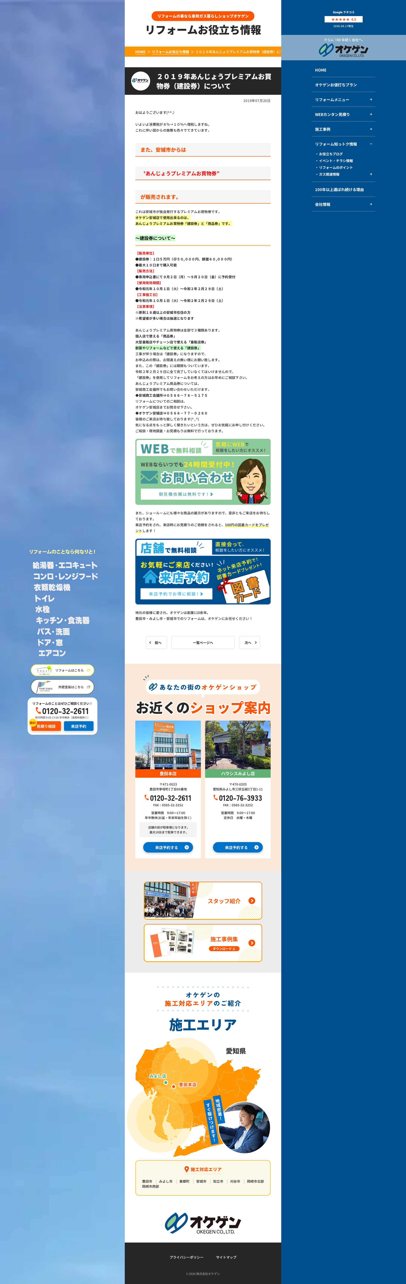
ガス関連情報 (329, 174)
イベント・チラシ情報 (336, 160)
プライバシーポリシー (186, 1257)
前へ (158, 642)
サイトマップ (226, 1257)
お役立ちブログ (331, 153)
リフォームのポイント (336, 167)
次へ (248, 642)
